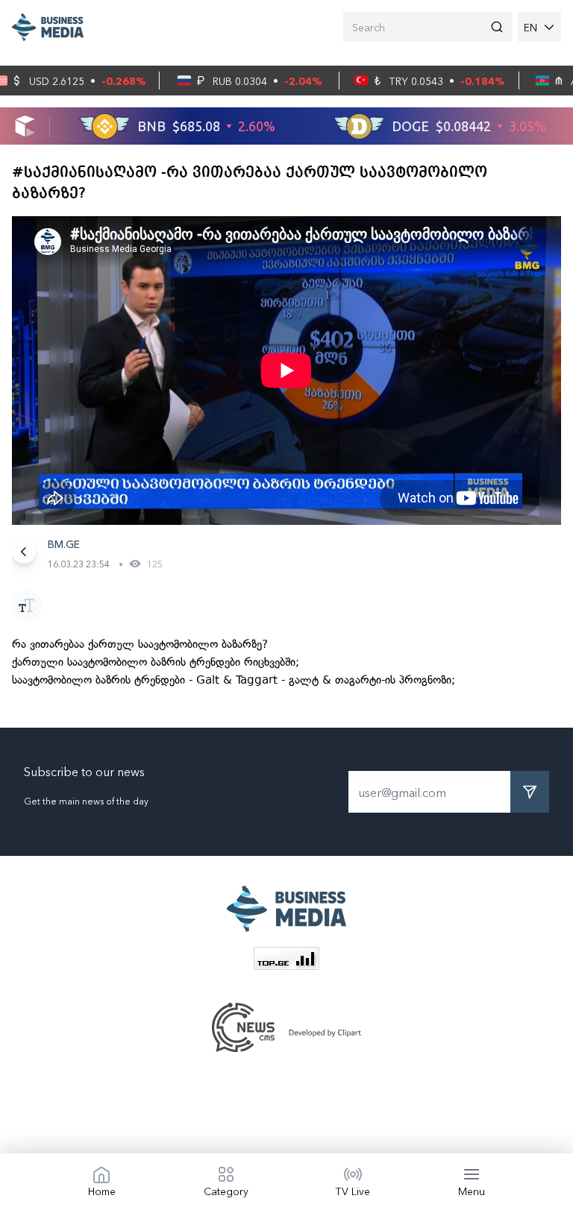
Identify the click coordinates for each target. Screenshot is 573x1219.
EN (530, 26)
